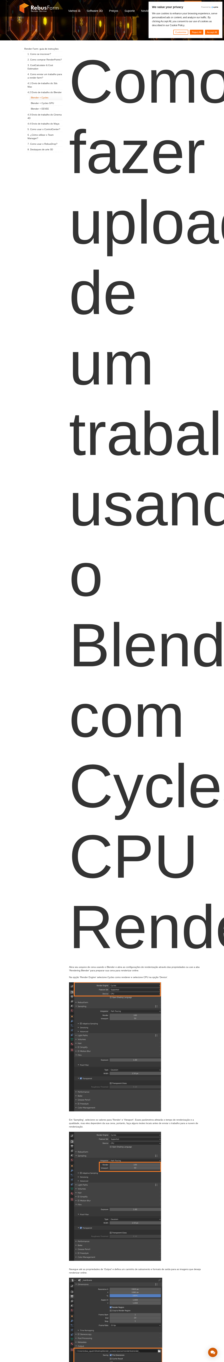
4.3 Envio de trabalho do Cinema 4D (45, 116)
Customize (180, 32)
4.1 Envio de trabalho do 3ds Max (42, 85)
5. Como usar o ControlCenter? (44, 129)
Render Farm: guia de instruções (41, 48)
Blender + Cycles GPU (42, 103)
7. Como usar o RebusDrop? (42, 144)
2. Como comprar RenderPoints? (45, 59)
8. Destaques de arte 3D (40, 149)
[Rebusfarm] (39, 8)
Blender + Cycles (39, 97)
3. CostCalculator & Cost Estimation (40, 67)
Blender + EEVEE (40, 108)
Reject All (196, 32)
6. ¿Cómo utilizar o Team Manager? (41, 137)
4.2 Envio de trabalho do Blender (45, 92)
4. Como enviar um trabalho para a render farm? (45, 76)
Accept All (212, 32)
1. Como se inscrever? (39, 54)
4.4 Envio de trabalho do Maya (43, 123)
